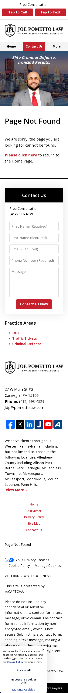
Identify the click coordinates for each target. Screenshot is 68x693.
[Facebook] (10, 424)
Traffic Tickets (24, 338)
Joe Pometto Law (49, 671)
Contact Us (34, 46)
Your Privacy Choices (32, 560)
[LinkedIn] (29, 424)
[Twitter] (20, 424)
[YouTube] (48, 424)
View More (15, 490)
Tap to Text (50, 12)
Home (11, 46)
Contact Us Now (34, 304)
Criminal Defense (26, 343)
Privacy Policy (34, 517)
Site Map (34, 523)
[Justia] (39, 424)
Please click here (21, 155)
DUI (15, 332)
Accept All (24, 670)
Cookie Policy (19, 565)
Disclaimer (34, 511)
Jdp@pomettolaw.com (24, 407)
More (57, 46)
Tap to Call (17, 12)
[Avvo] (57, 424)
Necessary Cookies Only (24, 681)
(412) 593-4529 (31, 401)
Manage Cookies (48, 565)
